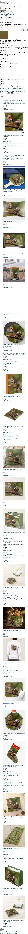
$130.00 (5, 560)
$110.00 (5, 853)
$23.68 (4, 369)
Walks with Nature (10, 41)
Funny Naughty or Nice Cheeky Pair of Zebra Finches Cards (12, 631)
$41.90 (4, 778)
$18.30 (4, 861)
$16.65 (4, 706)
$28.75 (4, 505)
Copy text (17, 79)
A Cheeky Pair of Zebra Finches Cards (12, 672)
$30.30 (4, 399)
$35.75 (4, 738)
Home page (3, 932)
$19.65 (4, 357)
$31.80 (4, 442)
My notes (10, 22)
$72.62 (4, 108)
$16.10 (4, 893)
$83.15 (4, 666)
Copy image (11, 79)
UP (2, 5)
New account (17, 6)
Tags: (1, 87)
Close (2, 61)
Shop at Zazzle (14, 63)
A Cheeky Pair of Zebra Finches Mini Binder (14, 396)
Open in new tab (8, 61)
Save (22, 30)
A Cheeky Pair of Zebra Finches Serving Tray (14, 253)
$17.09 (4, 924)
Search (2, 13)
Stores (5, 13)
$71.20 (4, 474)
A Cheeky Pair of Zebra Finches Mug (12, 283)
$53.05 (4, 194)
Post (23, 79)
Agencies (10, 13)
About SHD (3, 16)
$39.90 (4, 821)
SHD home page (5, 11)
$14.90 (4, 163)
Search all (3, 22)
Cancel (25, 30)
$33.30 (4, 603)
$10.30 (4, 349)
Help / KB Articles (9, 14)
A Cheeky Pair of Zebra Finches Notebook (13, 858)
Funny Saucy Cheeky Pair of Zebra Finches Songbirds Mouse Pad (13, 702)
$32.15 (4, 548)
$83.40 (4, 256)
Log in (1, 6)
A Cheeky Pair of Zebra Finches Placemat (13, 354)
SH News (2, 14)
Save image (4, 79)
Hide (2, 9)
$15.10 (4, 592)
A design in (3, 41)
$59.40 (4, 790)
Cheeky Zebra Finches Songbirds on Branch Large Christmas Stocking (14, 765)
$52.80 (4, 151)
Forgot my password (9, 6)
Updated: (2, 43)
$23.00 (4, 317)
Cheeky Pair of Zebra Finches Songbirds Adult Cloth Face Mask (13, 159)
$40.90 (4, 226)
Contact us (8, 16)
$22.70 (4, 139)
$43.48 (4, 537)
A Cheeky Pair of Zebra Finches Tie (12, 775)
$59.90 (4, 769)
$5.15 (4, 635)
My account (9, 932)
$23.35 (4, 286)
